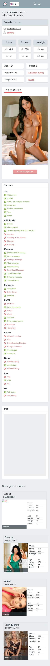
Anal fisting (11, 365)
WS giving (11, 392)
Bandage (11, 324)
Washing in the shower (16, 238)
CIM (8, 377)
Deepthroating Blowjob (16, 343)
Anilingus (11, 353)
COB (9, 380)
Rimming (10, 244)
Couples (10, 234)
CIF (8, 384)
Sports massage (14, 273)
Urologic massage (14, 260)
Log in (40, 3)
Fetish (9, 216)
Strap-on (10, 318)
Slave (9, 314)
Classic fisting (13, 362)
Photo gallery (13, 90)
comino (22, 12)
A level (10, 198)
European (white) (36, 73)
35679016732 (14, 28)
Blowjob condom (14, 336)
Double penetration (15, 209)
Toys (9, 212)
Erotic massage (13, 256)
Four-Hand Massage (15, 270)
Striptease (11, 289)
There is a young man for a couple (20, 231)
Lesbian (10, 295)
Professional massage (16, 253)
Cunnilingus (12, 350)
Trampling (11, 328)
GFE (9, 340)
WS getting (11, 395)
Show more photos (25, 171)
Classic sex (11, 195)
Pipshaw (10, 241)
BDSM (9, 311)
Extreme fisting (13, 369)
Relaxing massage (14, 277)
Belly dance (12, 292)
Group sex (11, 205)
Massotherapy (13, 267)
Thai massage (13, 263)
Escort (9, 224)
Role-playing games (15, 321)
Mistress (10, 304)
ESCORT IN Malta (9, 12)
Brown (31, 79)
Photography (12, 227)
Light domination (14, 307)
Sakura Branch (13, 280)
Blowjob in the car (14, 346)
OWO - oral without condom (18, 202)
